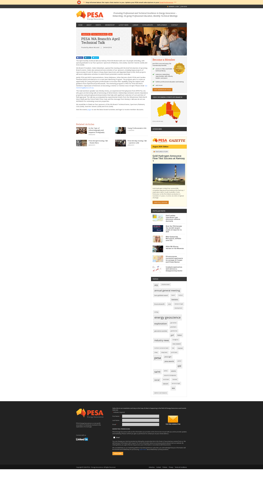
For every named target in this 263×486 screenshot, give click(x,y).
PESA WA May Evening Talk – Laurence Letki (137, 142)
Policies (165, 467)
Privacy (171, 467)
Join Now (184, 6)
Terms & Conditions (181, 467)
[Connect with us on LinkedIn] (82, 439)
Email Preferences (166, 2)
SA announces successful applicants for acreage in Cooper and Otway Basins (174, 259)
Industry (86, 34)
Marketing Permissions (121, 429)
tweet (96, 58)
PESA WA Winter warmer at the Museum (175, 247)
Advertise (152, 467)
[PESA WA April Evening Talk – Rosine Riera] (81, 146)
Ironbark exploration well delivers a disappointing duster (174, 269)
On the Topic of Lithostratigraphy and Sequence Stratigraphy (96, 130)
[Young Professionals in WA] (120, 133)
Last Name (115, 420)
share (80, 58)
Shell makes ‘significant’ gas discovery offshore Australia (173, 218)
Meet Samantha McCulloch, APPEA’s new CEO (173, 238)
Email (114, 424)
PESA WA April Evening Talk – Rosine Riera (98, 142)
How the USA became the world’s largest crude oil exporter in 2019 (174, 229)
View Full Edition (160, 202)
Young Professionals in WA (136, 128)
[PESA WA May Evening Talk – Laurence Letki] (120, 146)
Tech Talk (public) (99, 34)
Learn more (143, 449)
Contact (158, 467)
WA (110, 34)
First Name (116, 416)
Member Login (173, 6)
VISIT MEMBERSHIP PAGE (162, 90)
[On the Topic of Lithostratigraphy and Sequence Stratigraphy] (81, 133)
